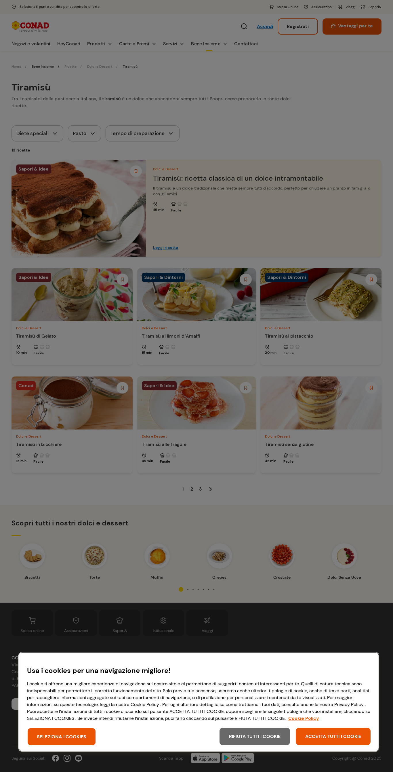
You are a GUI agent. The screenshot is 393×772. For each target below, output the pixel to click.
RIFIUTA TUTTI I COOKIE (255, 736)
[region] (198, 702)
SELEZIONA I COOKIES (61, 737)
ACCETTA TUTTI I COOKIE (333, 736)
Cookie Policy (303, 718)
